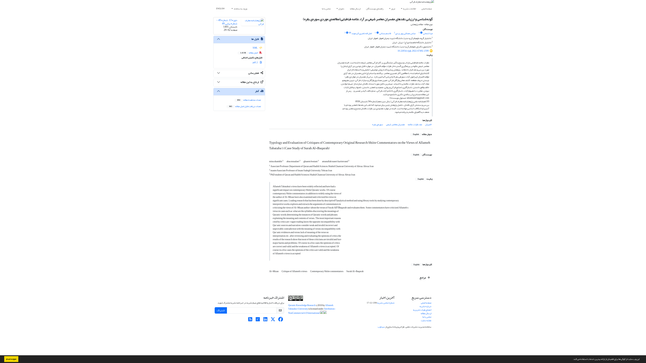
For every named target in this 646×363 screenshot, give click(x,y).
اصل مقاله (249, 52)
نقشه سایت (426, 320)
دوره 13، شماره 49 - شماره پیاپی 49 (226, 22)
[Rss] (250, 320)
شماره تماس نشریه (385, 302)
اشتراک (221, 310)
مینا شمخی (428, 33)
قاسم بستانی (385, 33)
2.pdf (255, 62)
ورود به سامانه (240, 8)
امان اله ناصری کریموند (361, 33)
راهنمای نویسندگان (374, 8)
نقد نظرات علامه (415, 124)
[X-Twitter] (273, 320)
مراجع (423, 277)
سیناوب (381, 327)
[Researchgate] (257, 320)
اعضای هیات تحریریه (422, 310)
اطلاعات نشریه (409, 8)
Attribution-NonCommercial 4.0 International (312, 311)
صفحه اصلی (426, 8)
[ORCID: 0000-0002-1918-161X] (347, 32)
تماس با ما (326, 8)
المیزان (428, 124)
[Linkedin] (265, 320)
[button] (571, 359)
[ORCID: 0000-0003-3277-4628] (377, 32)
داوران (341, 8)
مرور (393, 8)
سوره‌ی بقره (377, 124)
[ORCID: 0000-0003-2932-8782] (421, 32)
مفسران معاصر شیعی (395, 124)
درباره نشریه (425, 306)
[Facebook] (280, 320)
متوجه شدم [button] (11, 359)
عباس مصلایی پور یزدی (405, 33)
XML (255, 48)
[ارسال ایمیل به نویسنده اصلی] (350, 32)
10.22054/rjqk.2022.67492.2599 (413, 51)
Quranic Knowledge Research (302, 305)
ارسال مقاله (355, 8)
